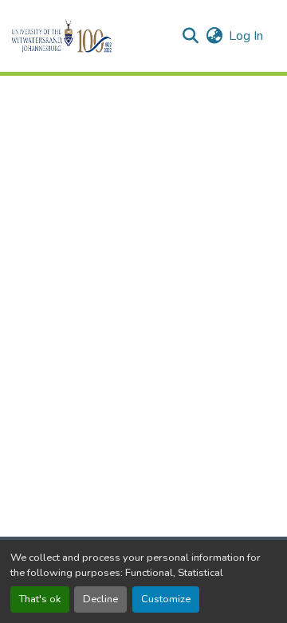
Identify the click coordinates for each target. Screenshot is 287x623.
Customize (166, 599)
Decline (100, 599)
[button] (89, 36)
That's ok (40, 599)
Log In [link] (246, 36)
